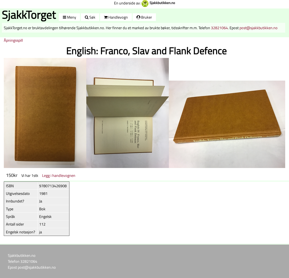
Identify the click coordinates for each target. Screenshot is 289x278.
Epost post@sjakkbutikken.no (32, 267)
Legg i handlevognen (58, 175)
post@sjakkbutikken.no (258, 28)
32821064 (219, 28)
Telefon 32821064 (22, 261)
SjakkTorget (29, 14)
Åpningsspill (13, 40)
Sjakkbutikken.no (22, 255)
